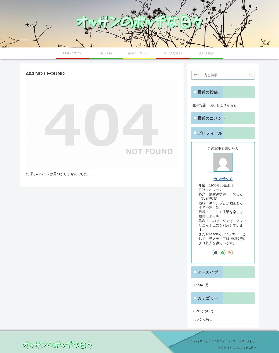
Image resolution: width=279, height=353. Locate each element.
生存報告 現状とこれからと (214, 105)
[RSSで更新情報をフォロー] (230, 252)
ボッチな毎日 (202, 319)
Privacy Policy (199, 341)
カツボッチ (223, 179)
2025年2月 (200, 285)
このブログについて (223, 341)
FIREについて (203, 311)
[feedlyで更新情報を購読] (222, 252)
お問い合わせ (247, 341)
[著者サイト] (215, 252)
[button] (251, 75)
